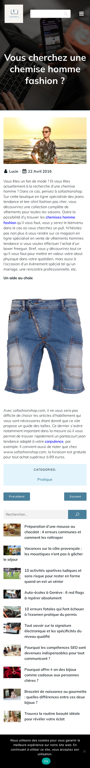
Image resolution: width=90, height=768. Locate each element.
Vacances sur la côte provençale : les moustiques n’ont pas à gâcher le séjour (43, 554)
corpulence (54, 441)
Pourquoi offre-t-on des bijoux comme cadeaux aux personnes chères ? (51, 675)
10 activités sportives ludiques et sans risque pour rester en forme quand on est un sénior (52, 576)
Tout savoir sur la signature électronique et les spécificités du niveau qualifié (52, 631)
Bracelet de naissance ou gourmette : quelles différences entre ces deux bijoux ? (55, 697)
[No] (84, 751)
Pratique (44, 479)
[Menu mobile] (81, 14)
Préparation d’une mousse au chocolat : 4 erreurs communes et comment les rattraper (52, 532)
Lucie (13, 171)
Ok (46, 761)
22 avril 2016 (40, 171)
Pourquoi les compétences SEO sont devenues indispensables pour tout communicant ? (55, 653)
